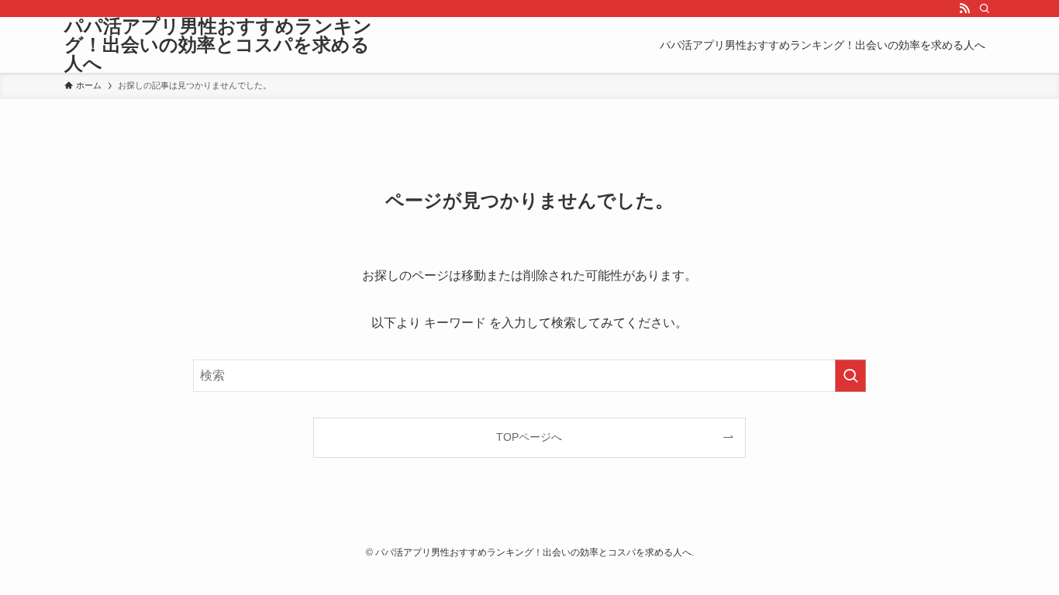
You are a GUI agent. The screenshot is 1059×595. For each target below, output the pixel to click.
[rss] (964, 8)
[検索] (984, 8)
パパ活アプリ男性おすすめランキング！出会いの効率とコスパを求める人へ (218, 45)
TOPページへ (529, 437)
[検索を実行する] (850, 375)
